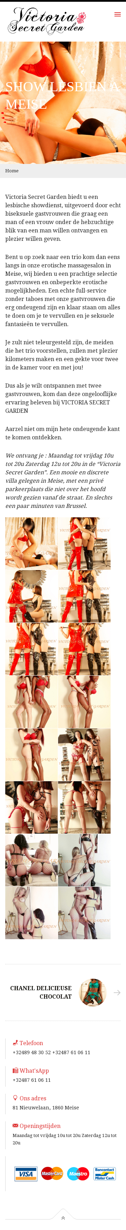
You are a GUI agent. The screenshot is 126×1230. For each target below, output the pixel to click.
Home (12, 170)
